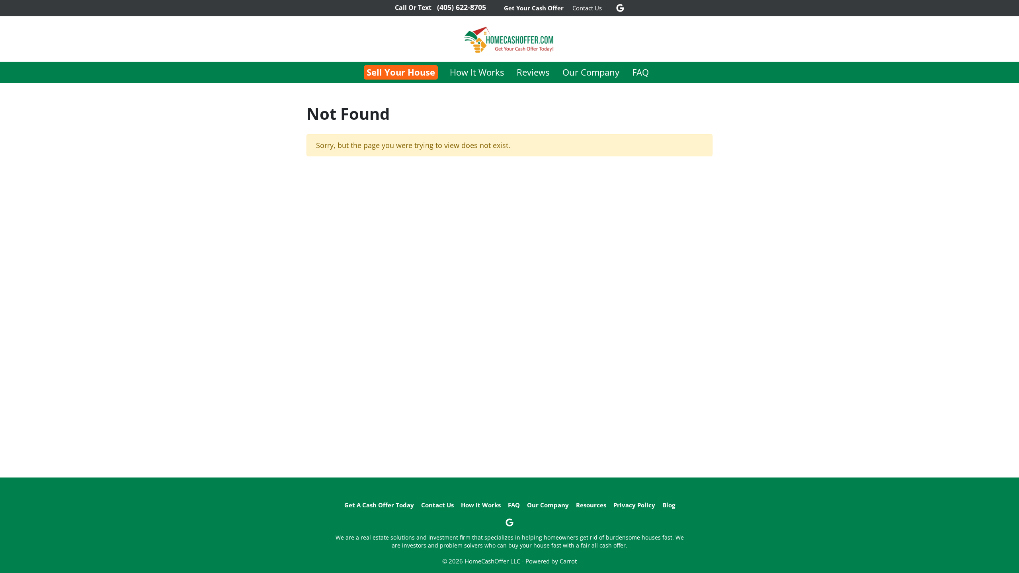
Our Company (590, 72)
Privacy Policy (634, 505)
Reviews (533, 72)
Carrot (568, 561)
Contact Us (587, 8)
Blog (668, 505)
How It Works (477, 72)
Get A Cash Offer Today (379, 505)
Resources (591, 505)
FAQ (640, 72)
